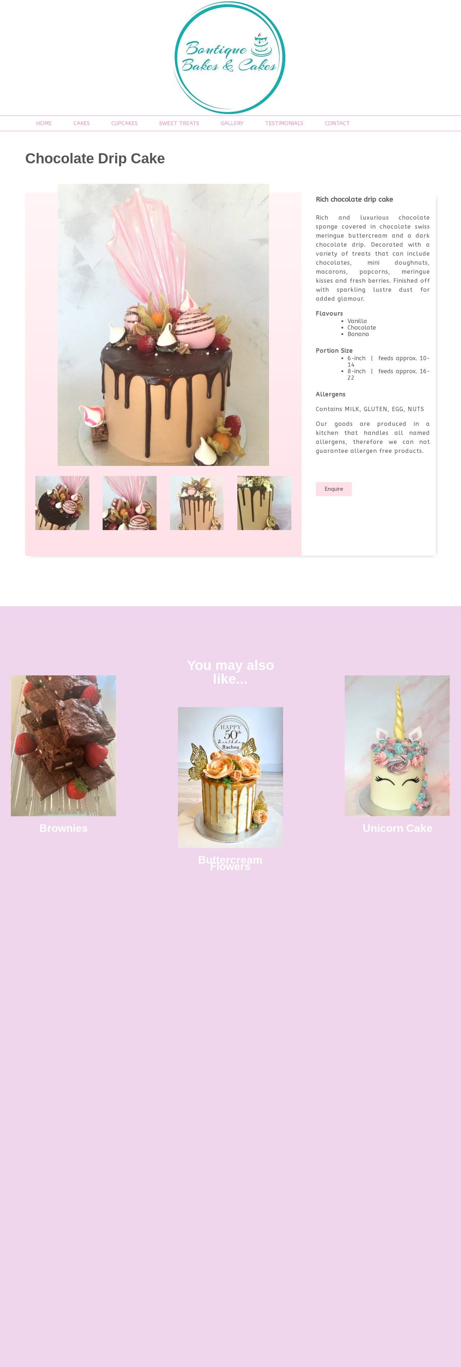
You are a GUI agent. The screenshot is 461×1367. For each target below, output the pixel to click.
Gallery (232, 123)
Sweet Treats (179, 123)
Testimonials (284, 123)
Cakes (81, 123)
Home (44, 123)
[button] (334, 489)
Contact (337, 123)
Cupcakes (124, 123)
